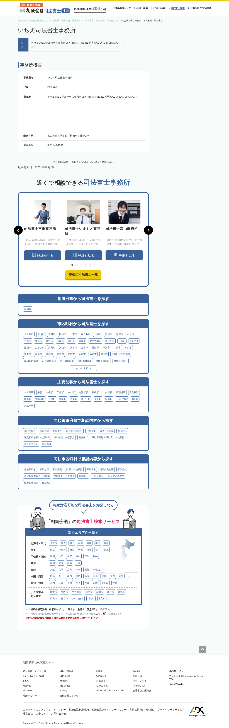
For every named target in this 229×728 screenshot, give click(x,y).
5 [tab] (90, 265)
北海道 (53, 543)
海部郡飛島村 (121, 360)
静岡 (61, 563)
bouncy (63, 690)
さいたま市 (78, 598)
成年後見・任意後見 (64, 437)
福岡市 (99, 592)
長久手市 (134, 341)
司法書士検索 (178, 8)
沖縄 (115, 582)
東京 (52, 549)
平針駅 (97, 399)
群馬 (106, 549)
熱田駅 (27, 399)
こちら (99, 613)
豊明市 (27, 347)
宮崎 (95, 582)
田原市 (104, 354)
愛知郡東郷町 (31, 360)
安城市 (108, 334)
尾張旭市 (109, 341)
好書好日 (101, 680)
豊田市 (51, 334)
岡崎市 (62, 334)
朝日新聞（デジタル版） (35, 671)
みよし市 (39, 347)
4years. (136, 671)
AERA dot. (65, 685)
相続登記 (57, 431)
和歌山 (96, 569)
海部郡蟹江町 (85, 360)
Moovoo (27, 685)
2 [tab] (77, 265)
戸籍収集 (91, 431)
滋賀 (86, 569)
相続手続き (30, 431)
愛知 (52, 563)
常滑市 (27, 354)
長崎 (69, 582)
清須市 (62, 347)
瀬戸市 (119, 334)
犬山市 (71, 341)
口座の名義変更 (74, 431)
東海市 (106, 347)
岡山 (61, 576)
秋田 (80, 543)
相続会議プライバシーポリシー (109, 709)
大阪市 (64, 592)
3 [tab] (81, 265)
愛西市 (95, 347)
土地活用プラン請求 (200, 8)
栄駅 (39, 392)
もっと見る (82, 368)
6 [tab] (95, 265)
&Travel (40, 676)
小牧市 (130, 334)
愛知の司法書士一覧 (83, 274)
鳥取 (78, 576)
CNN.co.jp (65, 676)
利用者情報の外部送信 (142, 709)
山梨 (61, 556)
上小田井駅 (122, 399)
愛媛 (112, 576)
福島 (106, 543)
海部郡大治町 (103, 360)
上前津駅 (107, 392)
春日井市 (85, 334)
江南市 (60, 341)
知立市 (60, 354)
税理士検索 (159, 8)
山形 (97, 543)
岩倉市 (82, 341)
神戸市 (110, 592)
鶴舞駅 (62, 399)
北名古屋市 (95, 341)
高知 (121, 576)
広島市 (53, 598)
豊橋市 (40, 334)
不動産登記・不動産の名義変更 (108, 437)
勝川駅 (135, 399)
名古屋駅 (28, 392)
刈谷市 (97, 334)
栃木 (97, 549)
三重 (78, 563)
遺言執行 (83, 437)
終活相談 (46, 444)
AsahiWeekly (176, 684)
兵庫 (61, 569)
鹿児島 (105, 582)
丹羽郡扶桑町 (49, 360)
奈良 (78, 569)
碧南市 (71, 354)
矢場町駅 (39, 399)
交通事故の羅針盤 (142, 690)
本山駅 (71, 392)
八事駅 (73, 399)
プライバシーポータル (169, 709)
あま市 (73, 347)
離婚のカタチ (30, 695)
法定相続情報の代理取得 (37, 437)
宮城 (89, 543)
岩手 (72, 543)
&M (24, 676)
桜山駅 (95, 392)
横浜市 (53, 592)
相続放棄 (44, 431)
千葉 (80, 549)
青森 (63, 543)
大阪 (52, 569)
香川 (95, 576)
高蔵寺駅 (28, 405)
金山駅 (49, 392)
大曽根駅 (134, 392)
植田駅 (108, 399)
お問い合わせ (58, 713)
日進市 (121, 341)
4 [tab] (86, 265)
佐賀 (61, 582)
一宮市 (73, 334)
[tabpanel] (42, 230)
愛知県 (27, 309)
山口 (69, 576)
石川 (86, 556)
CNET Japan (66, 671)
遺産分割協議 (107, 431)
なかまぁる (102, 685)
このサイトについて (34, 709)
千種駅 (60, 392)
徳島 (104, 576)
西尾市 (38, 354)
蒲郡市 (49, 354)
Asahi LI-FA (139, 685)
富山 (78, 556)
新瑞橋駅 (120, 392)
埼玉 (72, 549)
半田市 (27, 341)
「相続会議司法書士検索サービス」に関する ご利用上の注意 (60, 609)
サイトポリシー (57, 709)
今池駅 (51, 399)
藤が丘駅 (85, 399)
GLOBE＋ (101, 676)
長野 (69, 556)
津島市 (51, 347)
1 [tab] (72, 265)
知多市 (128, 347)
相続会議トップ (122, 8)
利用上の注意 (90, 162)
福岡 (52, 582)
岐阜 (69, 563)
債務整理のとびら (69, 695)
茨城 (89, 549)
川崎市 (90, 598)
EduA (26, 680)
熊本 (78, 582)
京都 (69, 569)
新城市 (93, 354)
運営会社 (28, 713)
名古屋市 (28, 334)
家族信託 (122, 431)
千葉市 (101, 598)
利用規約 (76, 162)
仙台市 (64, 598)
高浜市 (82, 354)
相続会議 (137, 676)
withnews (27, 690)
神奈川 (62, 549)
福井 (95, 556)
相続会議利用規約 (79, 709)
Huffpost (64, 680)
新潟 (52, 556)
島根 (86, 576)
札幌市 (88, 592)
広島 (52, 576)
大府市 (117, 347)
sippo (99, 671)
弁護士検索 (142, 8)
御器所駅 (83, 392)
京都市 (121, 592)
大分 (86, 582)
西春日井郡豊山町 (120, 354)
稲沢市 (49, 341)
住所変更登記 (31, 444)
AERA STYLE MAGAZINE (110, 690)
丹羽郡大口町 (67, 360)
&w (31, 676)
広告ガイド (42, 713)
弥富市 (84, 347)
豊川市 (38, 341)
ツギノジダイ (140, 680)
